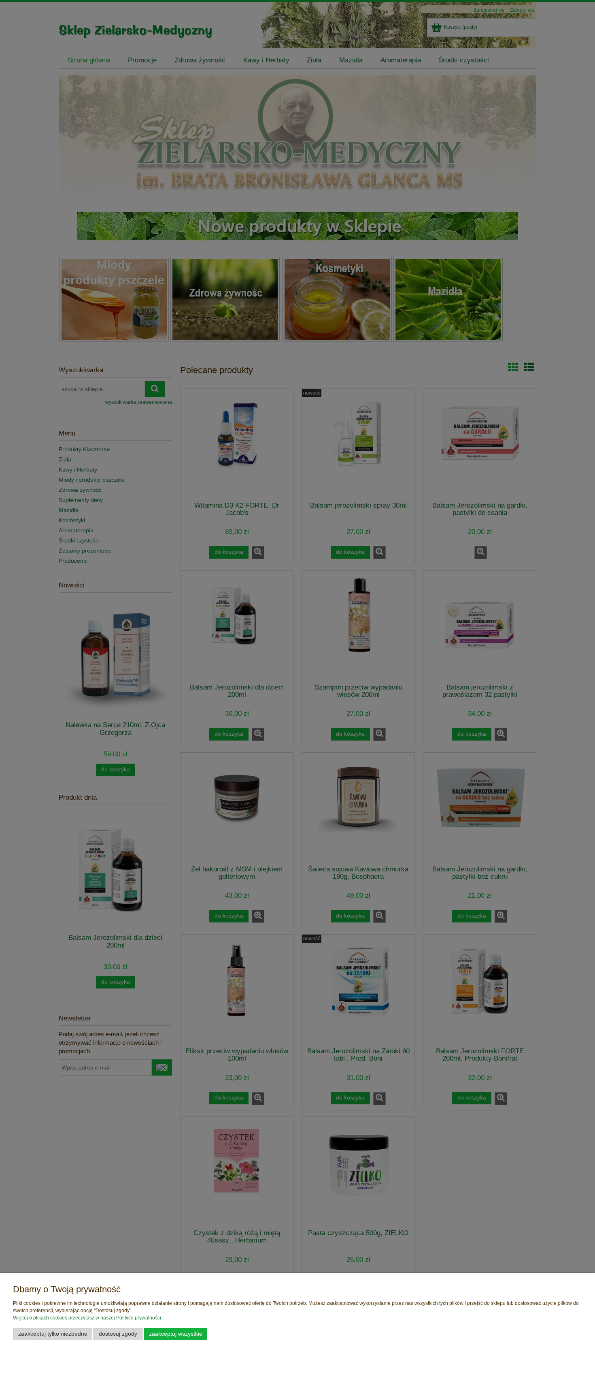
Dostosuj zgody (118, 1334)
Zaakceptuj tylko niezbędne (52, 1334)
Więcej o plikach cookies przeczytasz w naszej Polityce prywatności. (87, 1318)
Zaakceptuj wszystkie (175, 1334)
